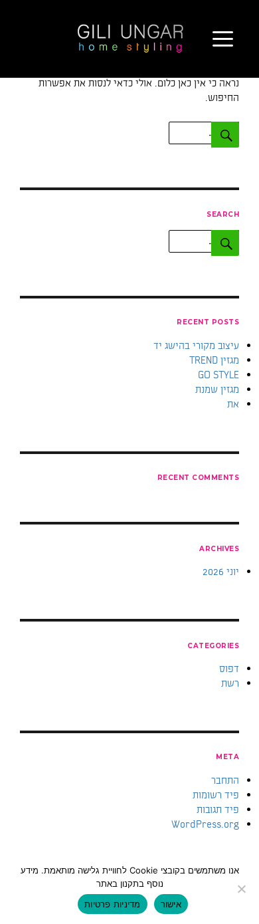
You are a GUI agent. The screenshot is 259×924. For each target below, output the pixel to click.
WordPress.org (205, 824)
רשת (230, 683)
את (233, 404)
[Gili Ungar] (130, 37)
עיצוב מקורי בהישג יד (196, 345)
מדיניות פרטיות (112, 904)
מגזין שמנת (217, 389)
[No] (242, 888)
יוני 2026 (221, 571)
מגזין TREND (214, 360)
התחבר (225, 780)
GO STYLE (218, 375)
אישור (171, 904)
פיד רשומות (216, 795)
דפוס (229, 668)
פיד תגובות (218, 809)
